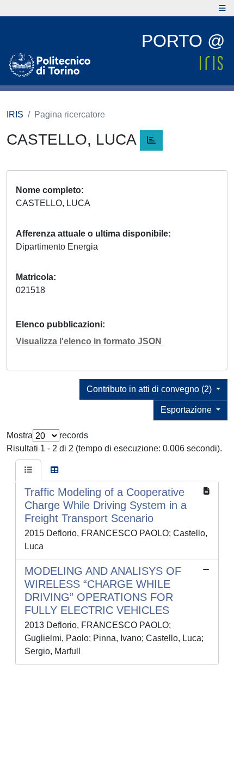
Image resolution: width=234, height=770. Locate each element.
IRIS (15, 114)
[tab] (28, 470)
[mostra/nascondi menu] (222, 8)
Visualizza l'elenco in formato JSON (89, 341)
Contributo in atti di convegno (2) (150, 389)
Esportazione (187, 409)
